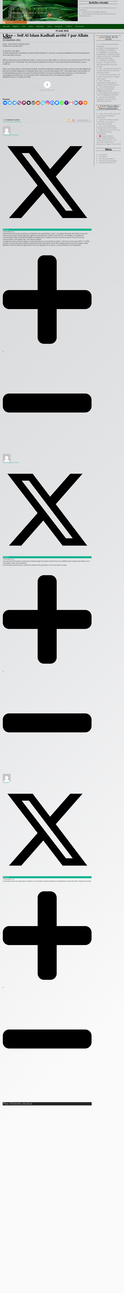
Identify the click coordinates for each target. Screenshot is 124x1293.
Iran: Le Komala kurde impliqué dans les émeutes (107, 127)
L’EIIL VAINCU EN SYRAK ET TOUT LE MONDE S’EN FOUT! (108, 94)
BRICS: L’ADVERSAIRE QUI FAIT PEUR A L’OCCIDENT (107, 49)
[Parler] (24, 103)
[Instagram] (47, 103)
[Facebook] (52, 103)
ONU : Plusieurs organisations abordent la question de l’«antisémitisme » (108, 83)
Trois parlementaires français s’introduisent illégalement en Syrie (106, 89)
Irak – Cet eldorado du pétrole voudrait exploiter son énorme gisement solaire (109, 71)
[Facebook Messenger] (57, 103)
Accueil (6, 26)
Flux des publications (107, 159)
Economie (79, 26)
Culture (69, 26)
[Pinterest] (80, 103)
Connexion (103, 157)
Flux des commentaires (108, 161)
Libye (31, 26)
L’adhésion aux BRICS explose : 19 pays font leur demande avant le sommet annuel (107, 63)
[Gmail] (71, 103)
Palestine (40, 26)
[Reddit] (38, 103)
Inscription (103, 155)
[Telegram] (14, 103)
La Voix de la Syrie (109, 38)
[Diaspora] (29, 103)
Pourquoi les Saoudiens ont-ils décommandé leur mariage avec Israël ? (109, 77)
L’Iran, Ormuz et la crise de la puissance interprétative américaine (108, 116)
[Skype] (43, 103)
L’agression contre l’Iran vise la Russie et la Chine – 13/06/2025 (108, 132)
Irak (23, 26)
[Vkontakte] (5, 103)
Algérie (16, 26)
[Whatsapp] (62, 103)
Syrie (49, 26)
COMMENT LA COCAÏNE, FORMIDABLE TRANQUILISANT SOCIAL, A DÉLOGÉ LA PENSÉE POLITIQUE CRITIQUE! (108, 55)
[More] (85, 103)
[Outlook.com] (76, 103)
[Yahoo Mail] (66, 103)
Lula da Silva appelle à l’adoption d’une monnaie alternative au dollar (106, 99)
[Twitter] (10, 103)
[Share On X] (47, 226)
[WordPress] (33, 103)
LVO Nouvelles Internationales (109, 107)
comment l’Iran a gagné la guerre (94, 12)
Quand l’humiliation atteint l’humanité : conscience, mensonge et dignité (108, 122)
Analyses (58, 26)
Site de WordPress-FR (107, 163)
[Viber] (19, 103)
